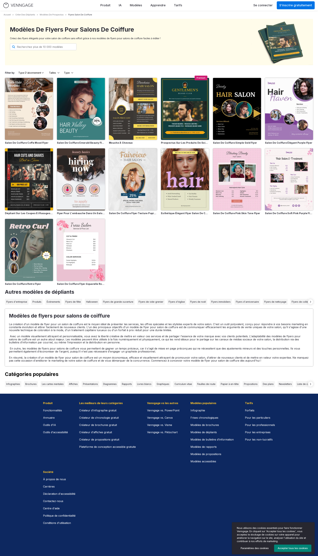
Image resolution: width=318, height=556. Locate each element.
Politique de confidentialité (59, 515)
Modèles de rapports (203, 446)
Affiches (73, 384)
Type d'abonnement (29, 72)
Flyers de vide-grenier (151, 301)
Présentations (90, 384)
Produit (105, 5)
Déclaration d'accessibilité (59, 493)
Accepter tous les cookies (293, 548)
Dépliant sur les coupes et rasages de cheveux (29, 213)
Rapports (127, 384)
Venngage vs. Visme (159, 425)
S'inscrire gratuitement (295, 5)
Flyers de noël (198, 301)
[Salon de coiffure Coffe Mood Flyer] (29, 109)
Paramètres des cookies (255, 548)
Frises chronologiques (204, 417)
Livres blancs (144, 384)
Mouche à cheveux (121, 142)
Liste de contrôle (306, 384)
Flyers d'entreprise (16, 301)
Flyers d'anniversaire (247, 301)
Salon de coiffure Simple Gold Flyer (235, 142)
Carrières (49, 486)
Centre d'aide (51, 508)
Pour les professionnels (260, 425)
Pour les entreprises (257, 432)
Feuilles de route (206, 384)
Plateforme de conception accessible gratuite (107, 446)
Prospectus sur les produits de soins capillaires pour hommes (185, 142)
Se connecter (263, 5)
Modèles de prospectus (52, 14)
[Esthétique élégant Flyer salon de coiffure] (185, 179)
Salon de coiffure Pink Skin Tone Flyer (236, 213)
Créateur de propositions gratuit (99, 439)
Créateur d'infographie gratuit (97, 410)
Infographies (13, 384)
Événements (53, 301)
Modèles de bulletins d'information (212, 439)
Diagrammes (110, 384)
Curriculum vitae (183, 384)
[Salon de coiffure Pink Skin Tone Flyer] (237, 179)
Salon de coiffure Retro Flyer (23, 283)
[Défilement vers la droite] (310, 301)
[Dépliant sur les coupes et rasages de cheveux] (29, 179)
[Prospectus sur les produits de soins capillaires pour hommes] (185, 109)
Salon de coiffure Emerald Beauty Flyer (81, 142)
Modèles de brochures (204, 425)
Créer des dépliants (25, 14)
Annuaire (49, 417)
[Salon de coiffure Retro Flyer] (29, 250)
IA (120, 5)
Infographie (197, 410)
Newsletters (285, 384)
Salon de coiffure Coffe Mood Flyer (26, 142)
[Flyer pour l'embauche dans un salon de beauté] (81, 179)
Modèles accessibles (203, 461)
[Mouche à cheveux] (133, 109)
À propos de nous (54, 479)
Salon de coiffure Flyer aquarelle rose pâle (81, 283)
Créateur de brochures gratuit (98, 425)
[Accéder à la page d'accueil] (18, 5)
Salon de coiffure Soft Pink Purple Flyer (289, 213)
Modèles (136, 5)
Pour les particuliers (257, 417)
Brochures (31, 384)
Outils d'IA (49, 425)
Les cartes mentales (53, 384)
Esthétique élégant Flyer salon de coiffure (185, 213)
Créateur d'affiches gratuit (95, 432)
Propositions (251, 384)
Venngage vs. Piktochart (162, 432)
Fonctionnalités (52, 410)
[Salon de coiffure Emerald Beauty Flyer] (81, 109)
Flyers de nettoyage (275, 301)
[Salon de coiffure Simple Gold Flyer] (237, 109)
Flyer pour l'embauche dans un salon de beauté (81, 213)
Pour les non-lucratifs (259, 439)
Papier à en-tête (230, 384)
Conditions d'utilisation (57, 523)
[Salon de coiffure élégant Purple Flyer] (289, 109)
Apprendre (158, 5)
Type (67, 72)
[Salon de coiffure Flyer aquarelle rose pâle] (81, 250)
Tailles (52, 72)
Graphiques (163, 384)
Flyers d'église (177, 301)
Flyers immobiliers (221, 301)
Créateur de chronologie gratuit (99, 417)
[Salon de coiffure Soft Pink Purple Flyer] (289, 179)
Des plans (268, 384)
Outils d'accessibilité (55, 432)
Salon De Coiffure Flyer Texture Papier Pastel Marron (133, 213)
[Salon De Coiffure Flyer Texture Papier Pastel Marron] (133, 179)
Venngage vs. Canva (160, 417)
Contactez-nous (53, 501)
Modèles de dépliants (203, 432)
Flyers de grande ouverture (118, 301)
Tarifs (178, 5)
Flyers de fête (73, 301)
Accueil (7, 14)
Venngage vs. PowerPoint (163, 410)
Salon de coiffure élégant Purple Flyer (288, 142)
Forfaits (249, 410)
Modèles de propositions (205, 454)
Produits (36, 301)
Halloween (92, 301)
